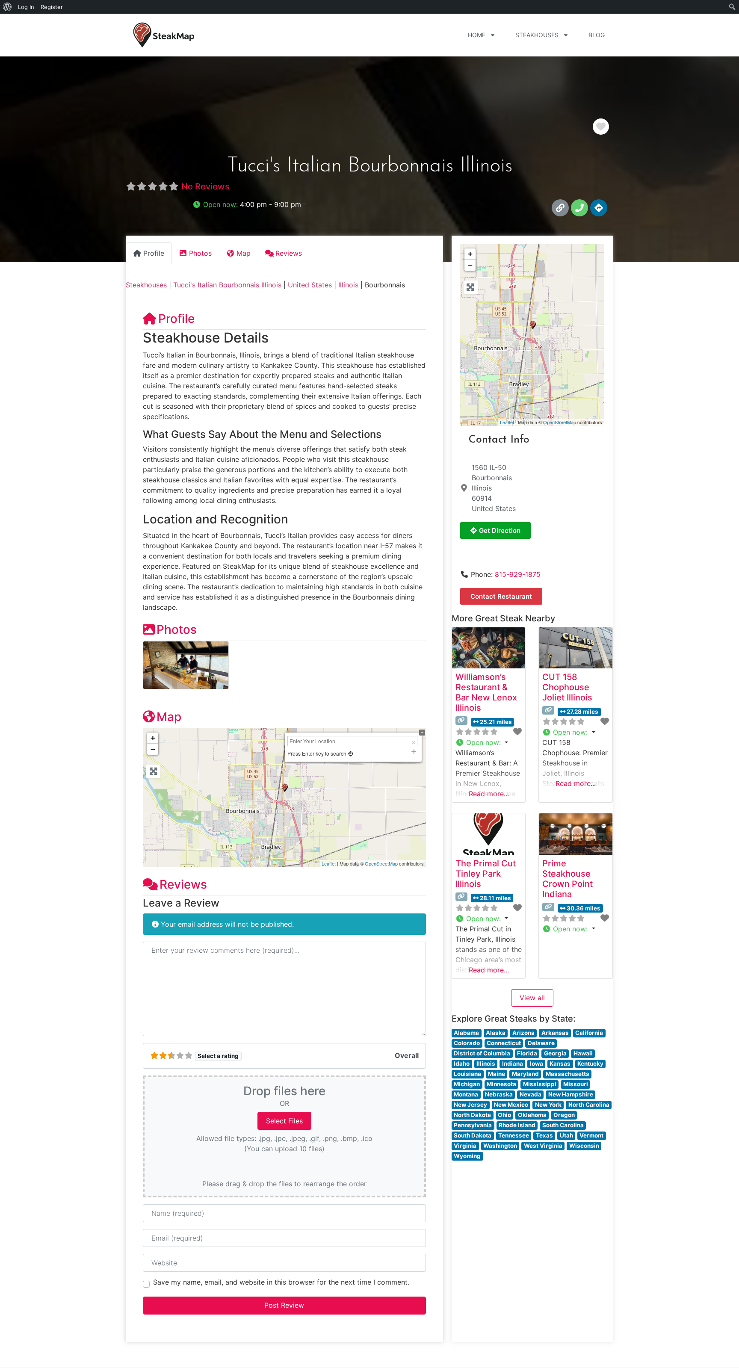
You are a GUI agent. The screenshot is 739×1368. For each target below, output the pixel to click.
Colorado (467, 1043)
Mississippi (539, 1084)
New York (548, 1104)
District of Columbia (482, 1053)
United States (310, 285)
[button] (249, 204)
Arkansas (555, 1032)
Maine (496, 1073)
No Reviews (205, 186)
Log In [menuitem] (26, 6)
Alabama (466, 1032)
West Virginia (543, 1145)
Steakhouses (537, 34)
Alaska (495, 1032)
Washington (500, 1145)
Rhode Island (517, 1125)
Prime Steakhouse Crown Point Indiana (567, 878)
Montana (466, 1094)
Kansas (560, 1063)
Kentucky (590, 1063)
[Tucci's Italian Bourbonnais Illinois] (532, 325)
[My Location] (350, 753)
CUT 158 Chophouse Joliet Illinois (567, 687)
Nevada (530, 1094)
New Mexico (511, 1104)
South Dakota (472, 1135)
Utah (566, 1135)
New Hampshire (570, 1094)
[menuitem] (7, 7)
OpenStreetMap (381, 863)
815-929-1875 (518, 574)
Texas (544, 1135)
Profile (176, 318)
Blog (596, 34)
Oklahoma (532, 1114)
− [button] (153, 749)
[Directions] (598, 207)
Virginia (465, 1145)
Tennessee (513, 1135)
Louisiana (467, 1073)
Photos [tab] (200, 253)
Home (476, 34)
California (589, 1032)
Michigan (467, 1084)
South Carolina (563, 1125)
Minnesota (501, 1084)
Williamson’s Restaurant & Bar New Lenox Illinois (486, 692)
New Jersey (470, 1104)
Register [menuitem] (52, 6)
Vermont (591, 1135)
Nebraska (499, 1094)
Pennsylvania (473, 1125)
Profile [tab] (153, 253)
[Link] (560, 207)
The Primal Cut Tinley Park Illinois (485, 873)
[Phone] (579, 207)
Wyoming (467, 1155)
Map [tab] (243, 253)
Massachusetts (567, 1073)
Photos (177, 629)
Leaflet (329, 863)
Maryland (525, 1073)
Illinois (348, 285)
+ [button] (153, 737)
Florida (527, 1053)
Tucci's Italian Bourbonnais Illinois (227, 285)
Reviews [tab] (288, 253)
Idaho (462, 1063)
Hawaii (583, 1053)
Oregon (564, 1114)
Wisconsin (584, 1145)
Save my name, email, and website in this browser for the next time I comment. (281, 1282)
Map (169, 716)
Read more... (489, 793)
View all (532, 997)
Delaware (541, 1043)
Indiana (512, 1063)
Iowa (536, 1063)
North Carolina (588, 1104)
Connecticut (504, 1043)
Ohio (504, 1114)
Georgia (555, 1053)
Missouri (575, 1084)
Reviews (183, 884)
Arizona (523, 1032)
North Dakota (472, 1114)
